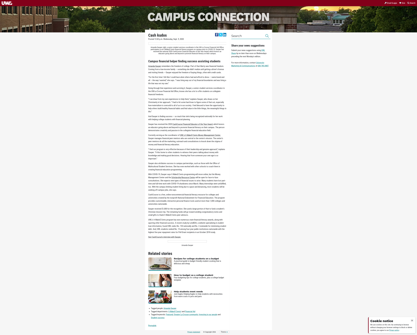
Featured (169, 314)
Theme (223, 332)
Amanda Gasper (170, 308)
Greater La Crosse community (186, 314)
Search (236, 36)
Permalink (152, 325)
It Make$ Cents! (174, 311)
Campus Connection (208, 17)
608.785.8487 (263, 66)
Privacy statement (193, 332)
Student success (158, 318)
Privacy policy (394, 330)
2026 (214, 332)
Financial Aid (190, 311)
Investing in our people (208, 314)
